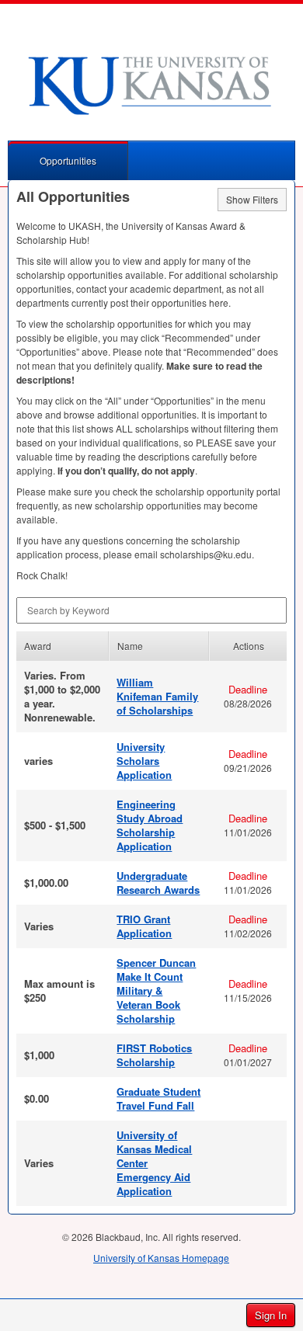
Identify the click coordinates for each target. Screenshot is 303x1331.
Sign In (271, 1315)
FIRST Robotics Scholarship (154, 1055)
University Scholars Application (144, 760)
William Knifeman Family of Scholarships (157, 696)
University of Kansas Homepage (161, 1257)
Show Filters (252, 199)
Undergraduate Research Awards (158, 882)
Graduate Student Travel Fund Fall (158, 1098)
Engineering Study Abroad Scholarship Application (150, 825)
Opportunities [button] (68, 160)
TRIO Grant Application (144, 926)
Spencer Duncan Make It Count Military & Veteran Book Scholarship (156, 990)
